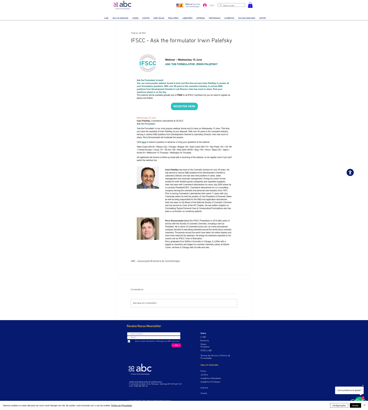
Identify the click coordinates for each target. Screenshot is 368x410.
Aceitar (355, 405)
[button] (250, 5)
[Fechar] (364, 405)
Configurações (339, 405)
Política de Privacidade (121, 405)
